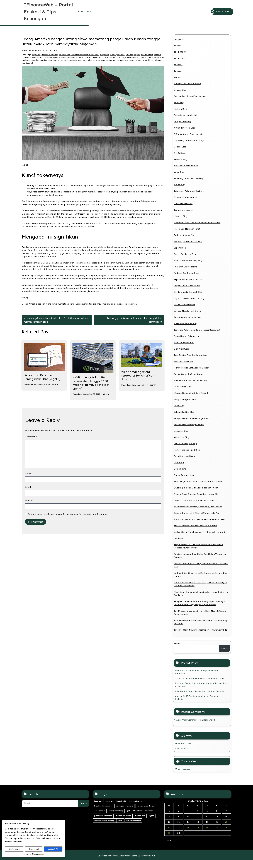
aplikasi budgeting (50, 55)
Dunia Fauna (180, 469)
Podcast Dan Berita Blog (186, 273)
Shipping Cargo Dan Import (188, 134)
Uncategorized (182, 769)
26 (207, 827)
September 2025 (183, 748)
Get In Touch (222, 11)
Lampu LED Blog (182, 121)
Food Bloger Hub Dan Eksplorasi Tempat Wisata (198, 481)
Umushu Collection (183, 203)
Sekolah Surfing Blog (184, 412)
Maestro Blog (180, 216)
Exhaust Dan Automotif (185, 197)
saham (139, 60)
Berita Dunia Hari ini (184, 304)
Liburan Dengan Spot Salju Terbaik (191, 393)
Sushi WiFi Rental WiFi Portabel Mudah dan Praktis (199, 519)
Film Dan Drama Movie (185, 266)
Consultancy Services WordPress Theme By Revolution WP (126, 855)
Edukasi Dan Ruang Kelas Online (190, 96)
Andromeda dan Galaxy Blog (188, 260)
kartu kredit (87, 57)
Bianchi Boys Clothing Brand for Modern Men (196, 494)
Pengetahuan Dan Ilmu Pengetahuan (192, 418)
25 (197, 827)
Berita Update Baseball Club (188, 292)
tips (23, 63)
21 (226, 822)
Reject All (34, 849)
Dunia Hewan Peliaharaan (186, 336)
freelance (34, 57)
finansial (25, 57)
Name (29, 473)
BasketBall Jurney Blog (185, 254)
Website (29, 500)
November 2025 (183, 743)
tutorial (29, 63)
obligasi (140, 57)
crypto (137, 55)
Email (28, 487)
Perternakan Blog (182, 386)
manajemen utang (127, 57)
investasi (48, 57)
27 (217, 827)
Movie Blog (179, 184)
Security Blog (180, 159)
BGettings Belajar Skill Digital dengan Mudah (196, 488)
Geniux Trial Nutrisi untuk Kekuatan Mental (195, 500)
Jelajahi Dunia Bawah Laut (187, 285)
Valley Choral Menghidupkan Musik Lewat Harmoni (199, 532)
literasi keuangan (110, 57)
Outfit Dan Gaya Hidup (185, 443)
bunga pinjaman (117, 55)
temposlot (179, 39)
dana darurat (147, 55)
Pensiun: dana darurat (50, 60)
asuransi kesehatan (79, 55)
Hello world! (209, 720)
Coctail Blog (180, 147)
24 (188, 827)
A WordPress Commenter (187, 720)
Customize (14, 849)
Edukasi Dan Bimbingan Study (189, 424)
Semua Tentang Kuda (184, 475)
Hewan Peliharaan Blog (185, 323)
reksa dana (92, 60)
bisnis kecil (94, 55)
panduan (149, 57)
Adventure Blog (181, 437)
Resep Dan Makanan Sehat (187, 229)
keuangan (97, 57)
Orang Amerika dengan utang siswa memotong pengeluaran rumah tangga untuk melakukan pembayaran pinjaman (79, 304)
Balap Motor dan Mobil (185, 115)
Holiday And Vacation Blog (187, 83)
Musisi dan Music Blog (184, 128)
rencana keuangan (106, 60)
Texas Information (183, 210)
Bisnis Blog (179, 153)
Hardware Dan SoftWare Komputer (191, 368)
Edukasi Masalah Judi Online (187, 311)
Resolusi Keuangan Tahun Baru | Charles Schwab (199, 691)
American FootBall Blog (186, 165)
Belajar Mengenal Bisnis (185, 399)
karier (78, 57)
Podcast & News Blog (184, 235)
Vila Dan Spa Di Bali (184, 342)
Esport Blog (180, 248)
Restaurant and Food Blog (187, 450)
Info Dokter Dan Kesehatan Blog (190, 355)
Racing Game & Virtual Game (188, 374)
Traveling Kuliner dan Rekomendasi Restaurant (197, 330)
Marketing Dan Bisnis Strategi (189, 140)
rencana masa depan (125, 60)
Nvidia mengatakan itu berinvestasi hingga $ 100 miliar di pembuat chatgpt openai (91, 382)
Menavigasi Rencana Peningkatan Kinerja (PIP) (42, 377)
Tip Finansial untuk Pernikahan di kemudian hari (199, 678)
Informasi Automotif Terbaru (189, 191)
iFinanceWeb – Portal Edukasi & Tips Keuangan (48, 11)
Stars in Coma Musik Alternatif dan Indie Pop (197, 513)
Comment (31, 436)
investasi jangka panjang (64, 57)
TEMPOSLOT (180, 52)
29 (169, 833)
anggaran (36, 55)
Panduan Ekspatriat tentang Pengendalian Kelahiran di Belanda (201, 685)
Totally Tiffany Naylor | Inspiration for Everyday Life (200, 630)
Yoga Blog (179, 172)
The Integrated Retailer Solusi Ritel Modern (195, 525)
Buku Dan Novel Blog (184, 456)
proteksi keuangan (78, 60)
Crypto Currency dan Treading (189, 298)
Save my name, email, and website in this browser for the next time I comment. (68, 514)
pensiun (35, 60)
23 (178, 827)
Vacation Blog (181, 431)
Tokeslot (178, 45)
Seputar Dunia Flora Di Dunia (188, 279)
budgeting (104, 55)
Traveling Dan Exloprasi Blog (188, 178)
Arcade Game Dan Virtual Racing (190, 380)
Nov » (170, 840)
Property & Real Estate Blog (188, 241)
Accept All (53, 849)
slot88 (177, 77)
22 (169, 827)
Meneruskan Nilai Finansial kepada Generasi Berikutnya (197, 672)
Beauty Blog (180, 90)
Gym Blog (179, 462)
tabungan (158, 60)
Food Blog (179, 102)
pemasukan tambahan (103, 816)
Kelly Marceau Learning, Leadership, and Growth (198, 506)
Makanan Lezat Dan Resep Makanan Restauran (197, 222)
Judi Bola (178, 538)
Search (177, 643)
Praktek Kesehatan (183, 361)
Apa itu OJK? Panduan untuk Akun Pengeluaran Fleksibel (198, 697)
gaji (41, 57)
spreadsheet (148, 60)
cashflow (129, 55)
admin (55, 50)
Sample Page (84, 12)
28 (226, 827)
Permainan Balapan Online (187, 317)
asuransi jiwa (64, 55)
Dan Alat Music (181, 349)
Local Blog (179, 405)
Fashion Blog (180, 109)
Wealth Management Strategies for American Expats (137, 375)
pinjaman (65, 60)
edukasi (157, 55)
